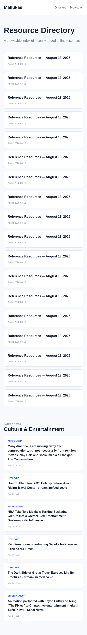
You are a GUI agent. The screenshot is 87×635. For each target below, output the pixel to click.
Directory (60, 7)
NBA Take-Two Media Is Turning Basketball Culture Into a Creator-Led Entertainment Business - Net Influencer (38, 516)
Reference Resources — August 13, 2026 (39, 58)
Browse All (76, 7)
